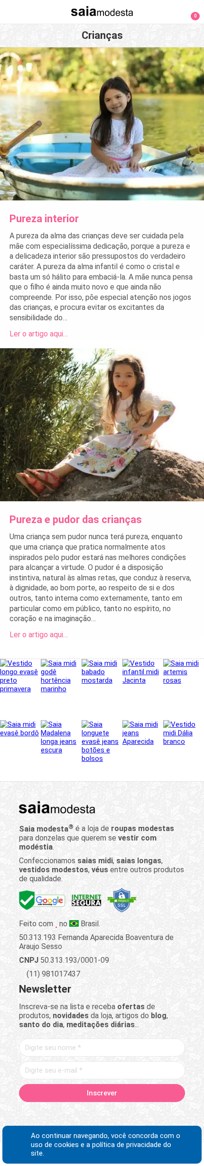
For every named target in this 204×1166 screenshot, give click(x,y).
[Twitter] (69, 1115)
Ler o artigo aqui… (38, 333)
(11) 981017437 (52, 973)
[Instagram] (85, 1115)
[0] (189, 11)
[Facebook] (52, 1115)
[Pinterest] (102, 1115)
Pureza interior (44, 219)
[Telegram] (152, 1115)
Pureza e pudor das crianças (75, 519)
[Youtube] (118, 1115)
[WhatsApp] (135, 1115)
